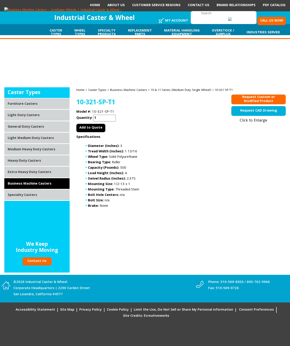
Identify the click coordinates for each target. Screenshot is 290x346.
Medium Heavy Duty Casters (31, 150)
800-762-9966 (258, 282)
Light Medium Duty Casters (31, 138)
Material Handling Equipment (182, 32)
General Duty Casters (26, 127)
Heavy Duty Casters (24, 161)
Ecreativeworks (156, 316)
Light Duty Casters (24, 115)
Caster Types (56, 32)
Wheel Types (79, 32)
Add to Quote (90, 128)
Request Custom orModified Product (258, 99)
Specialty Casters (22, 195)
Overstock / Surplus (223, 32)
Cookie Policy (118, 310)
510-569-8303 (232, 282)
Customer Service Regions (156, 5)
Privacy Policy (90, 310)
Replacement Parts (140, 32)
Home (95, 5)
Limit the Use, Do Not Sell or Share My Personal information (183, 310)
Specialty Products (107, 32)
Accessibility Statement (35, 310)
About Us (116, 5)
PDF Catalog (274, 5)
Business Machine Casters (128, 90)
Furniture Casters (23, 104)
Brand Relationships (236, 5)
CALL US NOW (271, 21)
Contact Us (198, 5)
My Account (176, 21)
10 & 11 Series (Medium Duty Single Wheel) (181, 90)
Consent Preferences (256, 310)
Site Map (67, 310)
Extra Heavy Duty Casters (29, 172)
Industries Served (263, 33)
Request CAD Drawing (258, 111)
